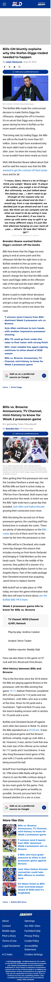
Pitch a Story (9, 935)
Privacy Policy (31, 935)
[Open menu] (4, 4)
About (5, 920)
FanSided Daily (32, 930)
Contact (6, 925)
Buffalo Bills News (18, 902)
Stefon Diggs (16, 387)
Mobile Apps (9, 930)
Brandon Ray (12, 428)
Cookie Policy (31, 940)
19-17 (13, 690)
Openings (29, 920)
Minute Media (16, 961)
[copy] (19, 67)
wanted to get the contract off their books (25, 170)
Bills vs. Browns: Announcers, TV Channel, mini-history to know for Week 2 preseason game (24, 361)
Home (5, 387)
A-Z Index (7, 954)
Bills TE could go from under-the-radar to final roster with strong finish (26, 341)
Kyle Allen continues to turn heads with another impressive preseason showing (25, 331)
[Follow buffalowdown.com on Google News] (44, 376)
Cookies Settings (33, 954)
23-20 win (34, 730)
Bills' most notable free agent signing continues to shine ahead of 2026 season (26, 350)
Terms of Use (9, 940)
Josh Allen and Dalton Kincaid (28, 506)
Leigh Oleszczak (14, 62)
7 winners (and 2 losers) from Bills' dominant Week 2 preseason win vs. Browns (25, 320)
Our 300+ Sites (32, 925)
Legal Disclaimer (11, 945)
